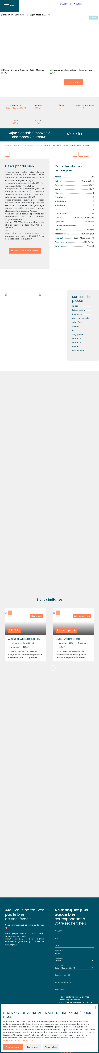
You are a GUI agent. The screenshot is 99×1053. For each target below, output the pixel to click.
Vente (8, 145)
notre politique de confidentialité (18, 1040)
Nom (57, 938)
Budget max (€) (62, 975)
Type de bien (59, 958)
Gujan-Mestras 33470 (32, 145)
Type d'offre (59, 951)
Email (57, 945)
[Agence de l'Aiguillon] (78, 6)
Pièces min (60, 990)
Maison (16, 145)
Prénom (58, 931)
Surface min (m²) (63, 982)
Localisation (59, 965)
